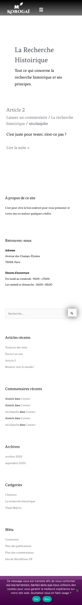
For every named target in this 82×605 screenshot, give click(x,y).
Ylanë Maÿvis (13, 507)
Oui (36, 599)
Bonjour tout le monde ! (19, 366)
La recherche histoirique (20, 501)
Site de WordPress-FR (18, 559)
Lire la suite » (17, 147)
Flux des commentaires (19, 552)
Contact (25, 398)
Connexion (12, 539)
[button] (41, 10)
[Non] (77, 590)
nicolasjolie (12, 411)
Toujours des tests (16, 347)
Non (47, 599)
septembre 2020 (15, 463)
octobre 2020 (13, 456)
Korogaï (18, 12)
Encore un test (14, 353)
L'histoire (11, 494)
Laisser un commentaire (26, 117)
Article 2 (15, 110)
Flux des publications (18, 546)
